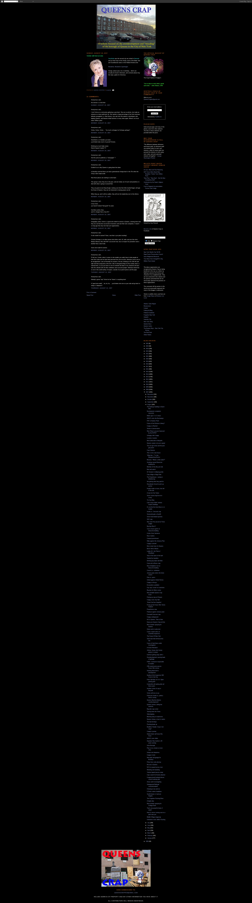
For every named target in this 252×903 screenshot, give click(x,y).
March (149, 833)
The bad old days (152, 721)
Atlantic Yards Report (150, 303)
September (150, 402)
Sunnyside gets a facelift (154, 514)
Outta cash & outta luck (153, 629)
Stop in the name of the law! (155, 555)
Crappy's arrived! (151, 543)
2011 (147, 382)
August (149, 404)
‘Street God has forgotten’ (154, 602)
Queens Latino (148, 326)
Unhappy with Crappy (153, 435)
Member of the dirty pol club (155, 467)
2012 (147, 379)
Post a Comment (91, 292)
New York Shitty (148, 321)
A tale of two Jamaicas (153, 533)
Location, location (152, 438)
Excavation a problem (153, 585)
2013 (147, 376)
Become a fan (148, 229)
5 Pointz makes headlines (154, 791)
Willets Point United (149, 261)
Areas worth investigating (154, 782)
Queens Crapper (99, 90)
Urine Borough (151, 745)
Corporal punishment (153, 538)
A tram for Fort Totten (153, 493)
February (150, 835)
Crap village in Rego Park (154, 474)
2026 (147, 343)
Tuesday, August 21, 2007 (101, 272)
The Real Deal (148, 332)
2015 (147, 371)
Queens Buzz (147, 324)
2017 (147, 366)
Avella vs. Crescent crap (154, 511)
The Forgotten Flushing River (155, 798)
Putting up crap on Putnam (154, 597)
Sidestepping (150, 714)
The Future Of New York (154, 636)
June (149, 825)
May (148, 828)
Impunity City (147, 319)
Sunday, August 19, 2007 (100, 105)
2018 (147, 364)
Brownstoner (147, 306)
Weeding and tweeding (153, 769)
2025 (147, 346)
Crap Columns (151, 450)
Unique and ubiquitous (153, 752)
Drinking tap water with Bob (154, 560)
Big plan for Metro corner (154, 590)
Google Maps (150, 296)
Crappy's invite (151, 755)
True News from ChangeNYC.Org (153, 259)
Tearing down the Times (153, 711)
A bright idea (150, 801)
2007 (147, 392)
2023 (147, 351)
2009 (147, 387)
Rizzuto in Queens (152, 764)
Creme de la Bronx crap (153, 563)
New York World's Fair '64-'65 (152, 252)
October (149, 399)
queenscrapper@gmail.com (126, 892)
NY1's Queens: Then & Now (155, 619)
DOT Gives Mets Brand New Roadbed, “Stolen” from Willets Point (153, 174)
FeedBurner (158, 116)
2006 (147, 841)
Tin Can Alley (150, 500)
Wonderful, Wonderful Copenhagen (118, 66)
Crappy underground (152, 617)
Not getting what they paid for (155, 481)
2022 (147, 353)
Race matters (151, 536)
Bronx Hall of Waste (152, 548)
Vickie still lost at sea (153, 693)
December (150, 394)
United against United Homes (155, 580)
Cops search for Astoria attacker (156, 775)
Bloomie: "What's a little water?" (156, 459)
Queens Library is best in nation (156, 719)
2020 (147, 359)
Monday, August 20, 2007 (101, 123)
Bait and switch (151, 469)
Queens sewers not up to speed (156, 443)
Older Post (138, 295)
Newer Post (90, 295)
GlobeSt (146, 317)
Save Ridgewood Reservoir (151, 256)
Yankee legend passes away (155, 772)
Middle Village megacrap (154, 817)
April (148, 830)
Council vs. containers (153, 570)
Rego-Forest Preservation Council (153, 254)
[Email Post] (112, 90)
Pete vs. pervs (151, 577)
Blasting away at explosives (155, 716)
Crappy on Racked (152, 426)
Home (114, 295)
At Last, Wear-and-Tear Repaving (153, 169)
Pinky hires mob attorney (154, 762)
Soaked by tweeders (152, 558)
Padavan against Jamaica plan (155, 612)
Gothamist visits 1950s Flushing (156, 819)
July (148, 822)
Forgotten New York (149, 315)
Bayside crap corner (152, 709)
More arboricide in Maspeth (154, 440)
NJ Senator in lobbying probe (155, 472)
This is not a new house (153, 453)
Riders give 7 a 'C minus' (154, 415)
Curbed (146, 308)
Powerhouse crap (152, 609)
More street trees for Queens (155, 546)
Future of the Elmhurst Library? (156, 423)
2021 (147, 356)
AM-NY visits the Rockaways (155, 418)
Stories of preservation (153, 428)
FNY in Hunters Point (153, 421)
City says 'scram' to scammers (155, 587)
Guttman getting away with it (155, 654)
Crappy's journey (151, 731)
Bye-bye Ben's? (151, 526)
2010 (147, 384)
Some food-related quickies (154, 516)
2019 (147, 361)
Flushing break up (152, 724)
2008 (147, 389)
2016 (147, 369)
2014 (147, 374)
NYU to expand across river (155, 767)
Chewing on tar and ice (153, 789)
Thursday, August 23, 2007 (101, 288)
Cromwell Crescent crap (153, 614)
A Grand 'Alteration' (152, 647)
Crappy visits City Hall (153, 599)
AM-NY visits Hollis (152, 738)
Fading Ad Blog (148, 310)
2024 (147, 348)
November (150, 397)
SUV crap (149, 519)
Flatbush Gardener (149, 312)
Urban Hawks (147, 334)
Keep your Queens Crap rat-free (156, 622)
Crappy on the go (152, 582)
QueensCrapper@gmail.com (152, 99)
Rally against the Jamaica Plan (156, 541)
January (149, 838)
